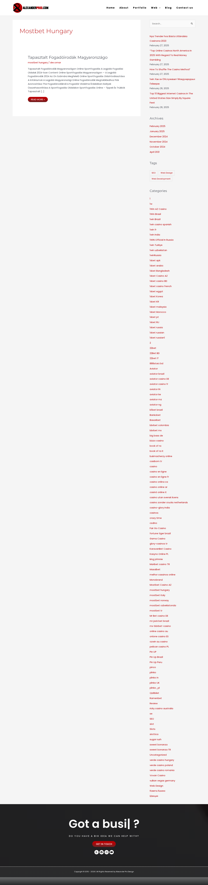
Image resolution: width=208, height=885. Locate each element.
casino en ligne (158, 471)
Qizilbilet (154, 693)
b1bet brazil (156, 409)
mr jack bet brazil (159, 621)
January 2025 (157, 131)
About (124, 7)
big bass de (156, 435)
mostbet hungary (38, 62)
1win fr (153, 229)
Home (110, 7)
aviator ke (155, 394)
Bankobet (155, 415)
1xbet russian (157, 332)
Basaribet (155, 420)
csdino (153, 523)
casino (153, 466)
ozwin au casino (159, 641)
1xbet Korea (156, 296)
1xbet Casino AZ (159, 275)
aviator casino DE (159, 378)
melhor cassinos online (162, 574)
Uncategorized (158, 754)
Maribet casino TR (160, 564)
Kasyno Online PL (159, 554)
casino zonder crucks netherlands (169, 502)
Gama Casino (157, 538)
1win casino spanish (160, 224)
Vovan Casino (157, 775)
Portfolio (139, 7)
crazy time (156, 518)
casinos (154, 512)
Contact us (184, 7)
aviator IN (155, 389)
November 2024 (158, 141)
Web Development (161, 178)
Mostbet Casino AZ (160, 584)
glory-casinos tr (158, 543)
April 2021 (155, 152)
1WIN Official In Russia (161, 239)
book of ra (155, 445)
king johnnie (156, 559)
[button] (159, 7)
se (151, 713)
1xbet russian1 (157, 337)
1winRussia (155, 255)
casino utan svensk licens (164, 497)
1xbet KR (154, 301)
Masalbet (155, 569)
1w (151, 203)
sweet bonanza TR (160, 749)
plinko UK (155, 682)
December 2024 (159, 136)
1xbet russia (156, 327)
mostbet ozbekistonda (163, 605)
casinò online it (158, 492)
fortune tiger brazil (160, 533)
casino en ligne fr (159, 476)
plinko (153, 672)
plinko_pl (155, 687)
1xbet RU (154, 322)
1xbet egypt (156, 291)
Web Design (167, 172)
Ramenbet (156, 698)
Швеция (154, 796)
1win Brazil (155, 219)
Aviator (154, 368)
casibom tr (156, 461)
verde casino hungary (162, 760)
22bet (153, 348)
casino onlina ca (159, 481)
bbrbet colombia (159, 425)
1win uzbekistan (158, 250)
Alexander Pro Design (125, 871)
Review (154, 703)
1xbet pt (154, 317)
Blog (168, 7)
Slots (152, 729)
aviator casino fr (159, 384)
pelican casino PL (159, 646)
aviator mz (156, 399)
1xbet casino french (161, 286)
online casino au (159, 631)
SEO (154, 172)
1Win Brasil (155, 214)
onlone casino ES (159, 636)
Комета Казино (157, 790)
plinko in (154, 677)
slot (152, 724)
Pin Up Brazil (156, 657)
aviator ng (155, 404)
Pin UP (153, 651)
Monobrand (156, 579)
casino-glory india (160, 507)
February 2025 (157, 126)
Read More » (39, 99)
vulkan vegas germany (162, 780)
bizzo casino (157, 440)
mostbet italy (157, 595)
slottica (154, 734)
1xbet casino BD (158, 281)
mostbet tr (156, 610)
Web (154, 7)
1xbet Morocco (158, 312)
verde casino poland (161, 765)
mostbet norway (159, 600)
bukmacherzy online (161, 456)
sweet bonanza (158, 744)
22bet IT (154, 358)
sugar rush (155, 739)
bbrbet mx (156, 430)
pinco (153, 667)
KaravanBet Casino (160, 548)
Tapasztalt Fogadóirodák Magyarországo (68, 57)
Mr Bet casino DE (159, 615)
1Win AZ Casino (158, 209)
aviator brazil (157, 373)
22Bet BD (155, 353)
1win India (155, 234)
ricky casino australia (161, 708)
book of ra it (156, 451)
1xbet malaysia (158, 306)
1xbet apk (155, 260)
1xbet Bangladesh (160, 270)
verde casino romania (162, 770)
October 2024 (157, 146)
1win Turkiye (156, 245)
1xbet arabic (156, 265)
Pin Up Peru (156, 662)
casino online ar (158, 487)
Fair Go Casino (158, 528)
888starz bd (156, 363)
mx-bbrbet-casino (160, 626)
